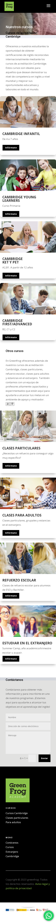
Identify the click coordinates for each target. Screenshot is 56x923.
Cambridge (12, 856)
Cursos (10, 847)
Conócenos (12, 842)
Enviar (44, 758)
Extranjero (12, 851)
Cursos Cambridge (17, 813)
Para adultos (13, 822)
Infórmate (11, 147)
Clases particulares (17, 817)
